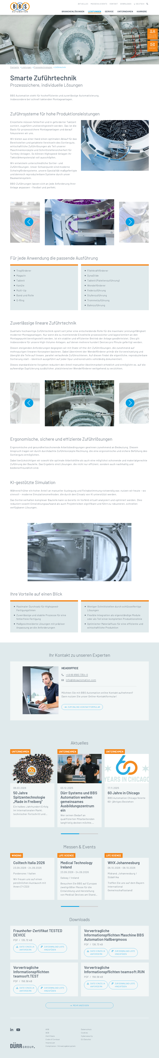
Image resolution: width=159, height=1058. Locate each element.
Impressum (50, 1043)
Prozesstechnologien (43, 67)
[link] (25, 948)
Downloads (125, 4)
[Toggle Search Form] (147, 3)
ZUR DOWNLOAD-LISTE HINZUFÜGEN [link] (54, 948)
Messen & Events (99, 4)
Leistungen (26, 67)
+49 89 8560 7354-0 (77, 674)
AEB (47, 1033)
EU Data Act (86, 1039)
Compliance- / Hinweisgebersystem (61, 1046)
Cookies (84, 1033)
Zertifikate (50, 1036)
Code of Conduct (53, 1039)
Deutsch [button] (140, 4)
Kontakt (114, 4)
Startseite (14, 67)
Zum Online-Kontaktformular (84, 707)
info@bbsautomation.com (81, 679)
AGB (47, 1029)
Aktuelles (83, 4)
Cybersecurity (87, 1036)
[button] (29, 222)
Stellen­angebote (152, 36)
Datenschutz (86, 1029)
